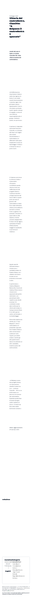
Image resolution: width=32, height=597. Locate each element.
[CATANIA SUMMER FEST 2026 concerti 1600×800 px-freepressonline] (16, 152)
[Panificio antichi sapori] (16, 160)
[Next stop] (16, 412)
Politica (18, 562)
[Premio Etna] (16, 169)
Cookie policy (27, 588)
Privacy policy (20, 588)
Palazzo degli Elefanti (15, 572)
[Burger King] (16, 419)
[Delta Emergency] (16, 124)
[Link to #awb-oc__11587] (5, 3)
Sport (17, 564)
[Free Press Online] (24, 2)
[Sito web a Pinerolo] (11, 590)
